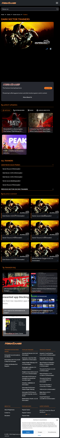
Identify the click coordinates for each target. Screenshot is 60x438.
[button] (57, 420)
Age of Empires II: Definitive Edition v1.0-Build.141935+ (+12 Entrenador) (47, 364)
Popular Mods (25, 415)
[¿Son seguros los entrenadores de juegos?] (16, 304)
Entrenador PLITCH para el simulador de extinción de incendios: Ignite (29, 378)
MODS (31, 110)
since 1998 (47, 88)
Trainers (25, 14)
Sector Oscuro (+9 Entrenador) (11, 185)
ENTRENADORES (19, 110)
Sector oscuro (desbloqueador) (11, 181)
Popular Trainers (26, 412)
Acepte (28, 432)
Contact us (7, 412)
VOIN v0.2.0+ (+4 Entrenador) (47, 389)
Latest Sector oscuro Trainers (10, 165)
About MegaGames (9, 409)
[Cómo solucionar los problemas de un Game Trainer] (44, 282)
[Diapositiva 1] (45, 414)
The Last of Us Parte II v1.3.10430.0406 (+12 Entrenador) (45, 380)
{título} (39, 435)
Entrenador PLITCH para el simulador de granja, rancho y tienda (29, 393)
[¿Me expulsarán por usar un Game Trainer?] (16, 282)
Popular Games (26, 409)
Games (9, 14)
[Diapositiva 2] (46, 414)
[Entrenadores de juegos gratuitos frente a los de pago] (44, 304)
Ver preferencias (52, 432)
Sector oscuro (16, 14)
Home (2, 14)
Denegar (40, 432)
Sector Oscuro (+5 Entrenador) (11, 169)
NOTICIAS (7, 110)
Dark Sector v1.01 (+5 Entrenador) (12, 177)
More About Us (27, 97)
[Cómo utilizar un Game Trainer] (16, 326)
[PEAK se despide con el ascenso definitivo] (14, 144)
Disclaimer (7, 415)
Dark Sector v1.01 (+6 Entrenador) (12, 173)
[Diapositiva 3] (47, 414)
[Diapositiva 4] (48, 414)
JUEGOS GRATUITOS (44, 110)
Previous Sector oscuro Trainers (14, 189)
